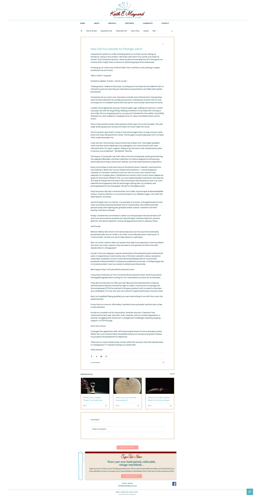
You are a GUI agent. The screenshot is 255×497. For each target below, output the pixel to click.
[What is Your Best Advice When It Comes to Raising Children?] (160, 386)
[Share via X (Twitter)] (96, 356)
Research (146, 31)
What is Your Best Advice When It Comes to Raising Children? (159, 399)
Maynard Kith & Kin (106, 31)
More (154, 31)
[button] (172, 31)
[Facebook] (174, 484)
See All (172, 374)
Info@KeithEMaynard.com (127, 486)
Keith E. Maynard (96, 350)
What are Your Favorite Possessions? (126, 398)
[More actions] (163, 44)
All (81, 31)
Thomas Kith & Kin (121, 31)
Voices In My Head (91, 31)
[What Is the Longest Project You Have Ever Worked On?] (95, 386)
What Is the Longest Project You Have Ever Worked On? (92, 399)
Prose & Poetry (135, 31)
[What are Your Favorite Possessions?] (127, 386)
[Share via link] (106, 356)
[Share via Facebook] (92, 356)
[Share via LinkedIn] (101, 356)
